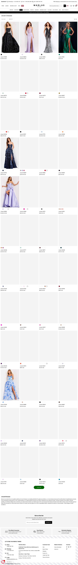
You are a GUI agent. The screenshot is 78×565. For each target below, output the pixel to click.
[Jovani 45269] (10, 114)
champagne (61, 170)
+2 (46, 363)
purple (6, 170)
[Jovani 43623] (29, 307)
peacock (45, 286)
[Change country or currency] (68, 5)
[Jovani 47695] (10, 37)
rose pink (43, 247)
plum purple (24, 93)
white (24, 132)
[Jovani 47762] (29, 269)
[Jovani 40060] (29, 462)
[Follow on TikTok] (66, 549)
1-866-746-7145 (46, 555)
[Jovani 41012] (68, 37)
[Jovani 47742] (10, 153)
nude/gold (43, 286)
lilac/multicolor (22, 170)
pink (24, 54)
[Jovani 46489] (29, 75)
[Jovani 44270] (48, 75)
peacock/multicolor (4, 363)
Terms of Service (46, 557)
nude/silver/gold (20, 325)
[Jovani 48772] (10, 75)
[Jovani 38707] (48, 307)
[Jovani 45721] (68, 423)
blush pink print (1, 93)
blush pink (3, 54)
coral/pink (20, 441)
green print (3, 93)
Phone (8, 544)
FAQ (43, 547)
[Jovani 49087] (68, 153)
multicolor (59, 93)
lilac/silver (41, 286)
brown (40, 247)
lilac (22, 54)
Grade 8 (32, 9)
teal (64, 132)
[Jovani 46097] (29, 153)
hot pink (22, 93)
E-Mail (8, 557)
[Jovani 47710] (48, 114)
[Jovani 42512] (68, 191)
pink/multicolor (24, 170)
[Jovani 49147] (29, 114)
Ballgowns (55, 9)
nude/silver (62, 325)
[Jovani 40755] (68, 269)
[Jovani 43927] (48, 269)
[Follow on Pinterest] (70, 547)
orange (6, 132)
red (4, 54)
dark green (61, 441)
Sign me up (48, 522)
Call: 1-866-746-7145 (38, 1)
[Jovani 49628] (10, 423)
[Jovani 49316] (48, 37)
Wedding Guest (13, 5)
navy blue (3, 170)
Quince (7, 5)
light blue (4, 132)
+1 (27, 93)
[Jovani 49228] (48, 423)
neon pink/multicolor (41, 441)
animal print (59, 402)
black (1, 54)
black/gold (40, 54)
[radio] (74, 19)
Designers (16, 9)
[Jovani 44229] (68, 462)
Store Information (57, 547)
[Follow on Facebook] (66, 547)
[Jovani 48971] (48, 230)
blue (20, 479)
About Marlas (65, 9)
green (1, 247)
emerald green (59, 54)
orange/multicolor (3, 363)
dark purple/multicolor (1, 363)
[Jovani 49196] (10, 191)
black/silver (41, 54)
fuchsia (40, 93)
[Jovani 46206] (10, 230)
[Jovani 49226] (10, 346)
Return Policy (45, 549)
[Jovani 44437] (68, 346)
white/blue (3, 402)
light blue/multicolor (20, 170)
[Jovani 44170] (48, 191)
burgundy (59, 286)
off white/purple (62, 170)
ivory (41, 479)
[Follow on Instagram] (68, 547)
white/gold (22, 402)
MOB (19, 5)
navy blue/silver (22, 441)
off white (62, 363)
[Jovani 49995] (29, 384)
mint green (41, 247)
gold (1, 170)
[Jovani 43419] (10, 307)
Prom (3, 5)
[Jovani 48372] (48, 462)
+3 (66, 440)
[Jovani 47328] (10, 269)
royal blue (6, 209)
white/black (1, 402)
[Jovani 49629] (29, 37)
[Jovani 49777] (29, 230)
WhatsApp (9, 548)
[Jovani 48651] (68, 384)
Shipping (44, 551)
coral (40, 132)
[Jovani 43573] (29, 346)
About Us (56, 549)
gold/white (43, 54)
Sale (22, 5)
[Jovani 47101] (10, 462)
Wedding (37, 9)
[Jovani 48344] (48, 384)
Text (7, 553)
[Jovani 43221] (48, 346)
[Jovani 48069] (68, 114)
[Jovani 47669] (29, 191)
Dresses (11, 9)
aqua (20, 54)
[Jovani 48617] (68, 75)
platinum (45, 363)
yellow (45, 247)
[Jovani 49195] (48, 153)
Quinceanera (26, 9)
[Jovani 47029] (10, 384)
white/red (4, 402)
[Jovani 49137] (29, 423)
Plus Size (50, 9)
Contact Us (45, 553)
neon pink (40, 325)
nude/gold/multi (59, 209)
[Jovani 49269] (68, 230)
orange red (4, 209)
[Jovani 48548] (68, 307)
